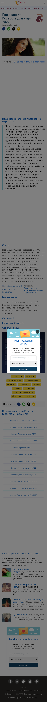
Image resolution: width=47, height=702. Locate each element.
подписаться (23, 369)
